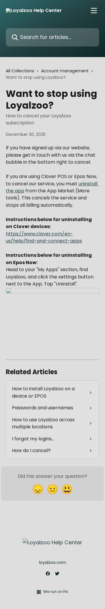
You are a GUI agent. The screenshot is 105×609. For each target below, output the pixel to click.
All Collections (20, 71)
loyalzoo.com (52, 562)
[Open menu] (94, 10)
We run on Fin (55, 591)
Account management (65, 71)
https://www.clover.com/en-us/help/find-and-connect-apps (44, 237)
